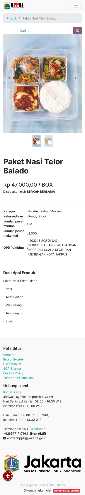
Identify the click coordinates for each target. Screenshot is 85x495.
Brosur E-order (13, 359)
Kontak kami (12, 392)
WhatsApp (38, 429)
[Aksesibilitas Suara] (8, 476)
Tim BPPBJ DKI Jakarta (66, 490)
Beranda (9, 355)
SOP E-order (12, 368)
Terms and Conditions (18, 378)
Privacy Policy (13, 373)
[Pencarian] (77, 30)
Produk (12, 18)
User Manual (12, 364)
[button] (9, 78)
